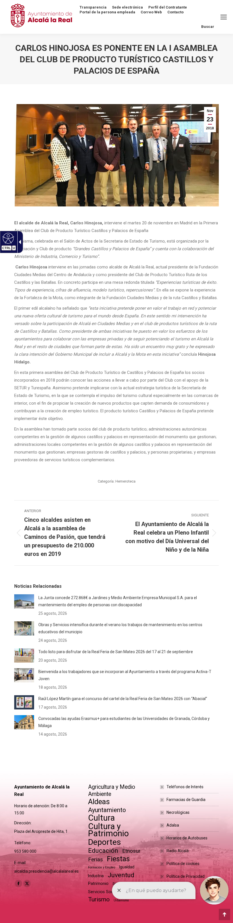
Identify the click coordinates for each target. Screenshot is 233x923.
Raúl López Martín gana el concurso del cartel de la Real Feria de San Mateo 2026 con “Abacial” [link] (122, 698)
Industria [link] (96, 876)
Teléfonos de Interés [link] (185, 787)
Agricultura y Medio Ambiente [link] (111, 790)
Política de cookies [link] (183, 863)
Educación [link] (103, 850)
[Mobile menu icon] (223, 17)
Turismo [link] (99, 899)
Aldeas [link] (99, 801)
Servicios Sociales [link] (105, 891)
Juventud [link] (121, 875)
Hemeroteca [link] (125, 481)
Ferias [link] (95, 859)
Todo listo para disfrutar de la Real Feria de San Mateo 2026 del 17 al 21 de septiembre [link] (115, 651)
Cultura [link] (101, 817)
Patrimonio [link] (98, 883)
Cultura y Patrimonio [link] (108, 830)
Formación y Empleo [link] (101, 867)
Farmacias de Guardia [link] (186, 799)
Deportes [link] (104, 842)
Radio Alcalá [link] (178, 851)
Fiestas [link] (118, 858)
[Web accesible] (7, 238)
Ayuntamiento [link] (107, 810)
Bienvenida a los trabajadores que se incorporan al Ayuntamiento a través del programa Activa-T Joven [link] (124, 675)
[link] (210, 119)
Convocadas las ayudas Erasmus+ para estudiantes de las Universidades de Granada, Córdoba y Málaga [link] (124, 722)
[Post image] (24, 601)
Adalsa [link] (173, 825)
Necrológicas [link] (178, 812)
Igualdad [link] (126, 867)
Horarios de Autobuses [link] (187, 838)
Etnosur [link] (131, 851)
